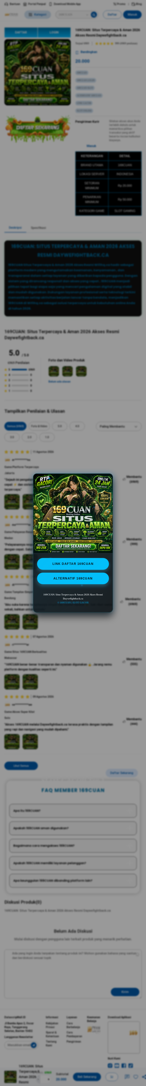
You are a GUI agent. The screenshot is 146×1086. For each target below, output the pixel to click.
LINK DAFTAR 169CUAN (73, 563)
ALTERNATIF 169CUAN (73, 578)
